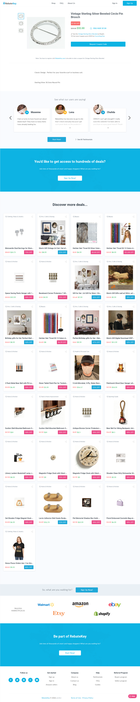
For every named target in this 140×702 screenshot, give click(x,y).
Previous (10, 118)
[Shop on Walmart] (46, 606)
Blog (74, 685)
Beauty (77, 216)
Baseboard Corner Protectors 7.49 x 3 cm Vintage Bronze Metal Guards (67, 293)
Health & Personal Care (82, 351)
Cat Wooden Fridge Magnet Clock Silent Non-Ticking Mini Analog (30, 518)
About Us (71, 3)
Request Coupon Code (98, 44)
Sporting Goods (113, 396)
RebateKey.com (60, 58)
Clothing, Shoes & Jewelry (15, 216)
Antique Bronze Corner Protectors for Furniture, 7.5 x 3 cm (96, 428)
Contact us (74, 681)
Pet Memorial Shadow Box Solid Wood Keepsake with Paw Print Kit (99, 518)
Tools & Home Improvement (50, 396)
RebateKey (46, 698)
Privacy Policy (87, 698)
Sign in (51, 681)
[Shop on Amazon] (80, 606)
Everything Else (100, 36)
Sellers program (121, 681)
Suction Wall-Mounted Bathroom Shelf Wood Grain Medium (28, 428)
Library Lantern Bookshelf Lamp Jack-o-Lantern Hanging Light (29, 473)
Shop (53, 3)
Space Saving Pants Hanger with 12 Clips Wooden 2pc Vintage (29, 293)
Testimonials (97, 677)
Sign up (51, 677)
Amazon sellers (51, 685)
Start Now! (56, 139)
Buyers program (121, 677)
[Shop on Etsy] (59, 615)
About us (74, 677)
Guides (97, 685)
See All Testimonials (84, 139)
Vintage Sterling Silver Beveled (87, 34)
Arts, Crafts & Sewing (47, 216)
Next (129, 118)
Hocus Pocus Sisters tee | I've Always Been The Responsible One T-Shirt (33, 563)
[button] (32, 217)
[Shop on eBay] (115, 606)
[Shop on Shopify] (102, 615)
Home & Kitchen (12, 261)
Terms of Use (76, 698)
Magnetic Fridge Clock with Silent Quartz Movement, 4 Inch (62, 473)
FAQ (61, 3)
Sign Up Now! (70, 178)
